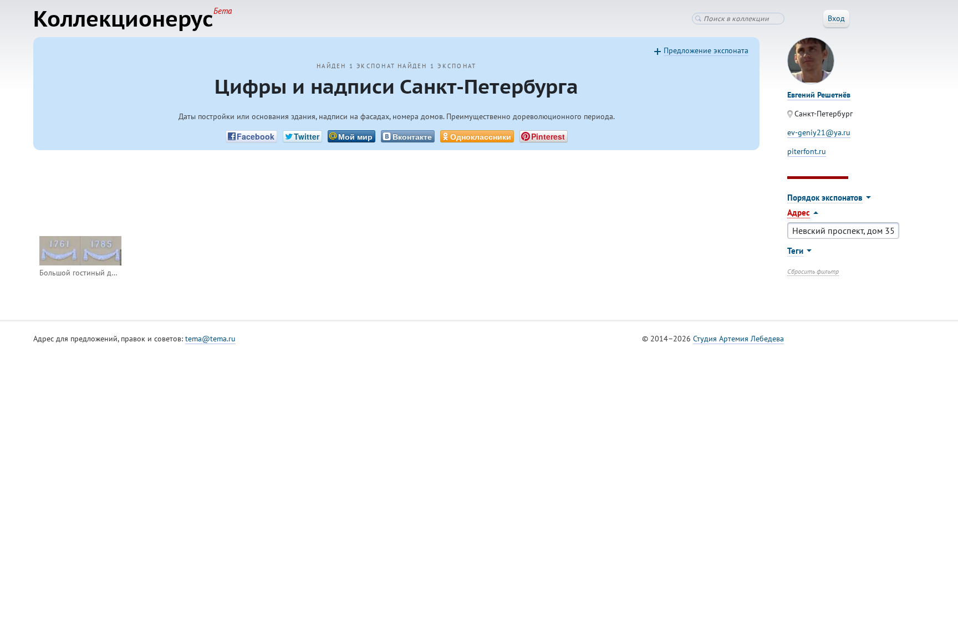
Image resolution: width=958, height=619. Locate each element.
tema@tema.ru (210, 339)
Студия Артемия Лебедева (738, 339)
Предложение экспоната (706, 50)
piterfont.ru (806, 151)
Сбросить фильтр (813, 271)
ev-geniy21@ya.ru (818, 132)
